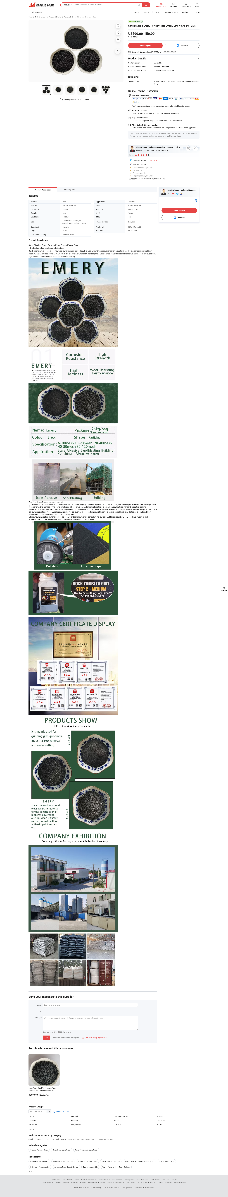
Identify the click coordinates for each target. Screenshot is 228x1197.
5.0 (170, 194)
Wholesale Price (117, 1180)
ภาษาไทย (153, 1182)
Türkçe (160, 1182)
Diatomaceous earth (121, 1116)
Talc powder (32, 1125)
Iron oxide (74, 1116)
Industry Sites (129, 1180)
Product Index (155, 1180)
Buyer (145, 12)
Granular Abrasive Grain (61, 1150)
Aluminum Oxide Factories (63, 1161)
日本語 (140, 1182)
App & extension (170, 12)
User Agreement (127, 1188)
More (30, 1171)
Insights (174, 1180)
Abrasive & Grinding (55, 17)
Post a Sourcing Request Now (94, 1038)
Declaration (138, 1188)
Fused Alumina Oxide (166, 1161)
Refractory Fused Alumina (40, 1167)
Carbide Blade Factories (111, 1161)
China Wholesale (104, 1180)
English (58, 1182)
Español (66, 1182)
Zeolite (159, 1125)
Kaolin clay (32, 1120)
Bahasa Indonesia (180, 1182)
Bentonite (160, 1116)
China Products (68, 1180)
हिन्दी (146, 1182)
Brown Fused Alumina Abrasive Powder (139, 1161)
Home (30, 17)
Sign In (132, 179)
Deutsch (109, 1182)
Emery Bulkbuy (124, 1167)
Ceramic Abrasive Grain (39, 1150)
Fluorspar (74, 1120)
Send (46, 1037)
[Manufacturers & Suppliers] (41, 4)
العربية (127, 1182)
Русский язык (92, 1182)
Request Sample (169, 52)
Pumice (117, 1125)
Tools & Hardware (40, 17)
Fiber (30, 1116)
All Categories (37, 12)
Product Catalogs (62, 1111)
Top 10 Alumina (108, 1167)
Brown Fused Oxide (90, 1167)
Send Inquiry (145, 45)
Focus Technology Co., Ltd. (98, 1188)
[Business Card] (196, 200)
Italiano (102, 1182)
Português (74, 1182)
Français (83, 1182)
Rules (198, 12)
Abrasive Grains (69, 17)
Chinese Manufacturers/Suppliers (85, 1180)
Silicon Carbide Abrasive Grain (86, 17)
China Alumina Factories (39, 1161)
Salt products (76, 1125)
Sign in (197, 6)
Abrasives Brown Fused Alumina (66, 1167)
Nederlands (118, 1182)
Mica (116, 1120)
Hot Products (56, 1180)
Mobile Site (165, 1180)
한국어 (133, 1182)
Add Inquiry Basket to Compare (76, 99)
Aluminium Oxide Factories (87, 1161)
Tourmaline (161, 1120)
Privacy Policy (149, 1188)
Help (157, 12)
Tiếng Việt (168, 1182)
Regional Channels (142, 1180)
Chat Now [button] (184, 45)
